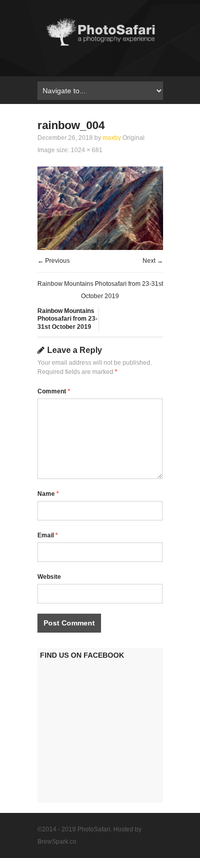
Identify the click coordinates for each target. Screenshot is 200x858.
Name (48, 493)
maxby (112, 137)
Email (47, 535)
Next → (153, 260)
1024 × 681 (87, 150)
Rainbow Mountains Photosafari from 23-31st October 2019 (67, 318)
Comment (53, 391)
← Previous (53, 260)
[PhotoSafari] (100, 45)
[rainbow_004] (100, 248)
